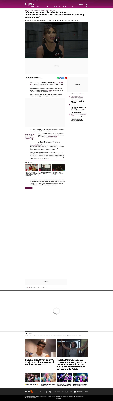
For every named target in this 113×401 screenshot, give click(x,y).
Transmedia (68, 6)
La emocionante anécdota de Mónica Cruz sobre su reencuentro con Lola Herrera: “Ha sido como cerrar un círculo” (78, 119)
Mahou (75, 335)
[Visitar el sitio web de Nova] (54, 392)
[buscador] (87, 4)
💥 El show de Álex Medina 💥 (31, 384)
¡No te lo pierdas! (28, 383)
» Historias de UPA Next (42, 287)
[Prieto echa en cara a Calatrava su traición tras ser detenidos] (58, 167)
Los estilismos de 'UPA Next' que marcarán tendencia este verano (64, 385)
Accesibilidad (58, 398)
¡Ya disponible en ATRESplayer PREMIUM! (64, 383)
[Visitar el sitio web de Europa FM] (71, 392)
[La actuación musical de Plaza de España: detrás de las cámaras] (80, 377)
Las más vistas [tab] (73, 94)
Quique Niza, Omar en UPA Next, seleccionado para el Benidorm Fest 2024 (39, 362)
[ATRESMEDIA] (29, 391)
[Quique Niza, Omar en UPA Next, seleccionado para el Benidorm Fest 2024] (40, 348)
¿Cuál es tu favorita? (44, 383)
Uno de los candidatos (29, 358)
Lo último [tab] (81, 94)
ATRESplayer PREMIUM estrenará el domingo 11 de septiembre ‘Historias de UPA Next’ (78, 100)
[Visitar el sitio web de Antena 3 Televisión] (42, 392)
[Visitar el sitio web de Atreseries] (62, 392)
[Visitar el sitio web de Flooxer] (86, 392)
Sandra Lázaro (37, 77)
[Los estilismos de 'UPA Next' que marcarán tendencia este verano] (64, 377)
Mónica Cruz (49, 90)
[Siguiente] (87, 1)
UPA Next (33, 6)
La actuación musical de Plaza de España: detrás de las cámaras (80, 385)
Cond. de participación (79, 396)
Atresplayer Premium (29, 287)
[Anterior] (25, 1)
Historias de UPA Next (35, 145)
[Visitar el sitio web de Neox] (50, 392)
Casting (79, 335)
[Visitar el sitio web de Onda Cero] (66, 392)
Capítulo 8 (74, 383)
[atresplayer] (81, 4)
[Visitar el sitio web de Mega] (58, 392)
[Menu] (87, 7)
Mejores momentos (41, 6)
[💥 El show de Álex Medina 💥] (32, 377)
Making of (61, 6)
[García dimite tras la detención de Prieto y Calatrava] (45, 167)
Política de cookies (72, 396)
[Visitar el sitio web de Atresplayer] (80, 392)
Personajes (49, 6)
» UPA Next (35, 287)
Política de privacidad (64, 396)
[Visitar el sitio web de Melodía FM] (75, 392)
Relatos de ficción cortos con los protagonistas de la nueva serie (77, 97)
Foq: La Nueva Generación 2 (34, 0)
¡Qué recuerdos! (60, 358)
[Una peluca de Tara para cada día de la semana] (48, 377)
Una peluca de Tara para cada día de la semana (48, 385)
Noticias (56, 6)
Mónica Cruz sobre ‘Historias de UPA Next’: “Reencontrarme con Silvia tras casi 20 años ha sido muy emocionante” (78, 110)
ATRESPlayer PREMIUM (51, 136)
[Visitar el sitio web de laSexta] (46, 392)
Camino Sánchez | (30, 77)
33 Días (27, 0)
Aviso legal (58, 396)
